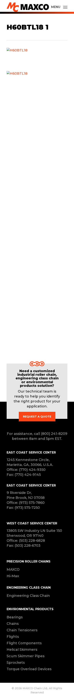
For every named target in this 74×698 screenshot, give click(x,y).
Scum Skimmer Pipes (25, 656)
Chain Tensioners (22, 630)
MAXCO (13, 569)
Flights (13, 637)
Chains (13, 624)
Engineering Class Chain (28, 596)
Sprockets (16, 662)
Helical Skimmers (22, 650)
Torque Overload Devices (29, 669)
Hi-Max (13, 576)
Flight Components (24, 643)
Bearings (15, 617)
